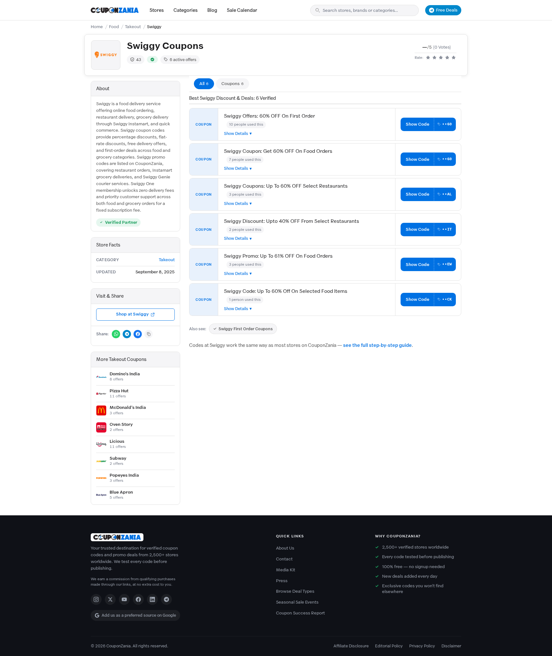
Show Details (236, 133)
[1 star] (428, 58)
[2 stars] (434, 58)
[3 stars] (441, 58)
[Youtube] (124, 599)
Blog (212, 10)
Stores (157, 10)
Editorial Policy (389, 646)
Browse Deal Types (295, 591)
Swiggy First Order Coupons (245, 328)
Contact (284, 559)
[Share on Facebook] (138, 334)
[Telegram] (166, 599)
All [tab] (204, 83)
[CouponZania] (177, 537)
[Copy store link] (148, 334)
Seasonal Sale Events (297, 602)
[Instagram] (96, 599)
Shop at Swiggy (132, 314)
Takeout (133, 26)
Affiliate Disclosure (351, 646)
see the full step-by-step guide (377, 345)
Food (114, 26)
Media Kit (285, 569)
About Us (285, 548)
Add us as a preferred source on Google (139, 615)
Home (97, 26)
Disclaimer (451, 646)
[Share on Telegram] (127, 334)
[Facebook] (138, 599)
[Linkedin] (152, 599)
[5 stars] (453, 58)
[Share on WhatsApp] (116, 334)
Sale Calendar (242, 10)
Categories (185, 10)
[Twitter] (110, 599)
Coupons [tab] (232, 83)
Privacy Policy (422, 646)
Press (282, 580)
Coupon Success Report (300, 613)
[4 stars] (447, 58)
